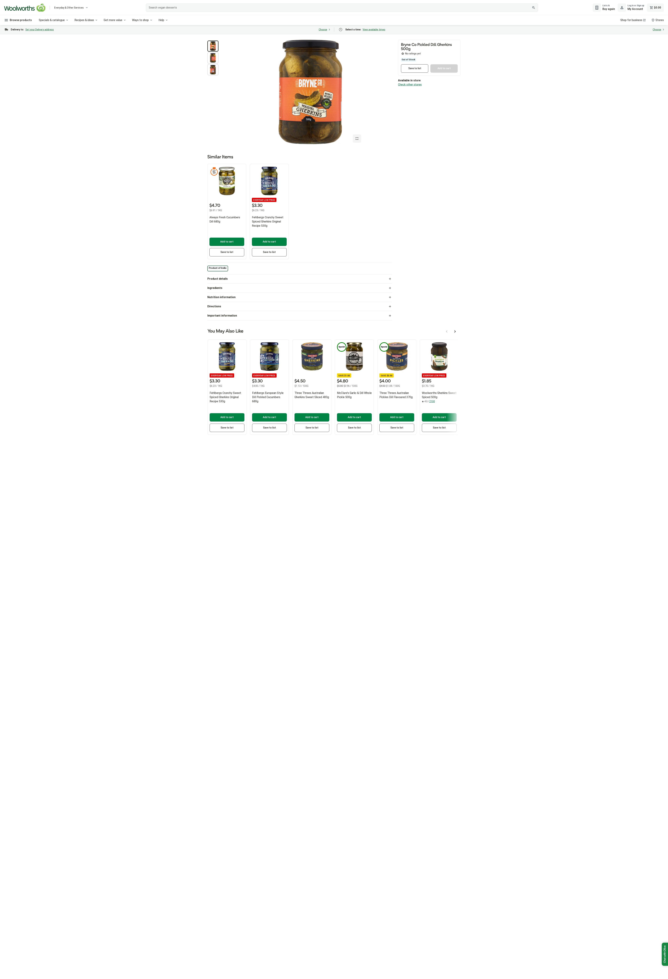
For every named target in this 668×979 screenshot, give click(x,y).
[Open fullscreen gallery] (357, 138)
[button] (213, 46)
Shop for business (631, 20)
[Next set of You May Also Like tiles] (455, 331)
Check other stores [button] (410, 84)
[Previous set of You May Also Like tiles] (447, 331)
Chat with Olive (664, 954)
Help (161, 20)
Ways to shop (140, 20)
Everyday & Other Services (69, 7)
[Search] (533, 7)
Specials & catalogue (52, 20)
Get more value (113, 20)
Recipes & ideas (84, 20)
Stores (659, 20)
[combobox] (342, 7)
